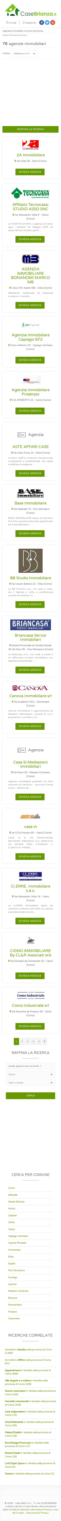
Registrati (31, 22)
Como (11, 1187)
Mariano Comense (18, 1291)
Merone (12, 1297)
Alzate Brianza (16, 1201)
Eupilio (11, 1263)
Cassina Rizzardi (17, 1242)
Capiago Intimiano (18, 1236)
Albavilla (12, 1194)
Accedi (12, 22)
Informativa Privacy (40, 1509)
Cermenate (14, 1249)
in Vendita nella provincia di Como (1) (29, 1473)
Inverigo (12, 1277)
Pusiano (12, 1311)
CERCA (30, 1095)
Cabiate (12, 1215)
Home (5, 35)
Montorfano (15, 1304)
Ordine (6, 53)
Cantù (11, 1222)
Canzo (11, 1229)
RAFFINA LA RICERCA (30, 129)
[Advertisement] (30, 92)
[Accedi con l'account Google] (52, 22)
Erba (10, 1256)
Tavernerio (14, 1318)
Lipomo (12, 1284)
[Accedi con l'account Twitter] (47, 22)
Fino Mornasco (16, 1270)
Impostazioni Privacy (37, 1512)
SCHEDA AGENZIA (30, 171)
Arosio (11, 1208)
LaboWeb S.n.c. (23, 1503)
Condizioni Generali (18, 1509)
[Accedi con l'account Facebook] (41, 22)
